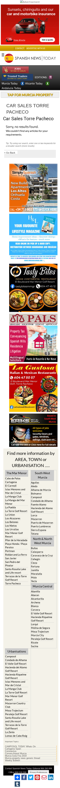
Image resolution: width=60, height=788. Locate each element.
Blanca (34, 606)
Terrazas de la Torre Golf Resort (16, 578)
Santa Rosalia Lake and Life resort (15, 571)
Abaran (35, 595)
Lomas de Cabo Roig (16, 735)
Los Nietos (11, 525)
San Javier (10, 558)
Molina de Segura (40, 627)
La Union (10, 514)
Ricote (34, 642)
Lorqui (34, 624)
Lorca (34, 515)
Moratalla (36, 573)
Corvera (35, 609)
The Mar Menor (16, 473)
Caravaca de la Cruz (42, 555)
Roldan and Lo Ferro (16, 554)
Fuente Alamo (38, 504)
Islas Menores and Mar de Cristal (15, 491)
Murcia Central (42, 586)
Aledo (34, 486)
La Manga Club (13, 496)
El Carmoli (10, 485)
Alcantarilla (37, 598)
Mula (34, 577)
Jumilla (35, 570)
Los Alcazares (12, 518)
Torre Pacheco (13, 583)
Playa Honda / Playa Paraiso (16, 545)
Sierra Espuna (38, 529)
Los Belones (11, 521)
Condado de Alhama (42, 500)
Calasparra (37, 551)
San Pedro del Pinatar (12, 563)
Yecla (34, 581)
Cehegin (35, 559)
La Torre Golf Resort (16, 510)
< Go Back (9, 152)
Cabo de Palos (12, 478)
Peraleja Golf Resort (42, 638)
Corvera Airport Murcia (15, 754)
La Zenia (9, 732)
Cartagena (11, 481)
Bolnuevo (36, 493)
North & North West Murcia (42, 541)
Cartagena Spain (13, 749)
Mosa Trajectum (40, 631)
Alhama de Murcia (41, 489)
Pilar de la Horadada (16, 540)
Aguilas (35, 482)
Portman (10, 550)
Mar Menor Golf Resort (14, 534)
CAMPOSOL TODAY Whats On (20, 747)
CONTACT (19, 48)
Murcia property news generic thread (22, 758)
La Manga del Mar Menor (15, 502)
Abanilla (35, 591)
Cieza (34, 562)
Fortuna (35, 566)
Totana (34, 533)
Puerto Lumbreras (41, 526)
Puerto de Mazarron (42, 522)
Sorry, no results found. (22, 127)
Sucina (34, 646)
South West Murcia (42, 475)
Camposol (36, 497)
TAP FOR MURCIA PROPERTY (30, 95)
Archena (35, 602)
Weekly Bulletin (12, 761)
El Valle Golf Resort (41, 613)
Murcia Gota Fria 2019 (15, 756)
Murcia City (37, 635)
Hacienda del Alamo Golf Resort (42, 510)
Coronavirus (10, 751)
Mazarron (36, 518)
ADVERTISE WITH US (35, 48)
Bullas (34, 548)
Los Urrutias (12, 529)
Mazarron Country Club (15, 705)
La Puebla (10, 507)
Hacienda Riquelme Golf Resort (41, 619)
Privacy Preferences (38, 772)
